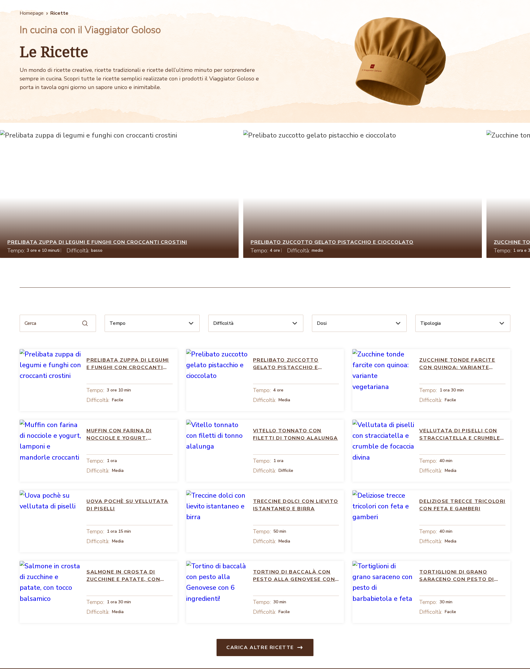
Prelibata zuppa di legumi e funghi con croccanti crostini (97, 242)
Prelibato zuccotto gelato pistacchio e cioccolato (332, 242)
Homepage (32, 13)
